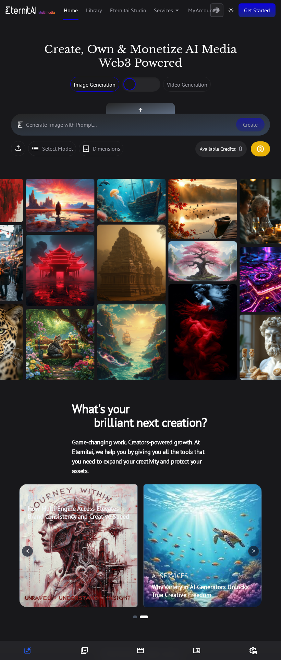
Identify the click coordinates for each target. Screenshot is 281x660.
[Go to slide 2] (144, 616)
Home (71, 10)
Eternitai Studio (128, 10)
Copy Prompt (83, 184)
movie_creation (140, 650)
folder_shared (197, 650)
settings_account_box (253, 650)
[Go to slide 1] (135, 616)
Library (94, 10)
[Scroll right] (267, 279)
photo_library (84, 650)
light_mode (231, 10)
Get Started (257, 10)
